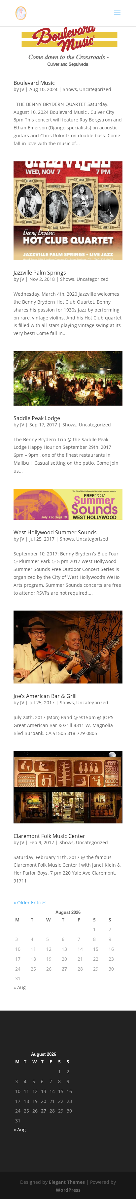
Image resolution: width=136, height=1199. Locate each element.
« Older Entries (30, 902)
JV (22, 89)
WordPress (68, 1190)
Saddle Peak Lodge (37, 418)
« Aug (20, 987)
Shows (70, 89)
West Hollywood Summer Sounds (55, 532)
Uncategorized (95, 89)
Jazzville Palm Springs (40, 272)
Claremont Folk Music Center (49, 836)
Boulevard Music (34, 82)
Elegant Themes (67, 1182)
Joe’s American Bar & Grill (45, 696)
